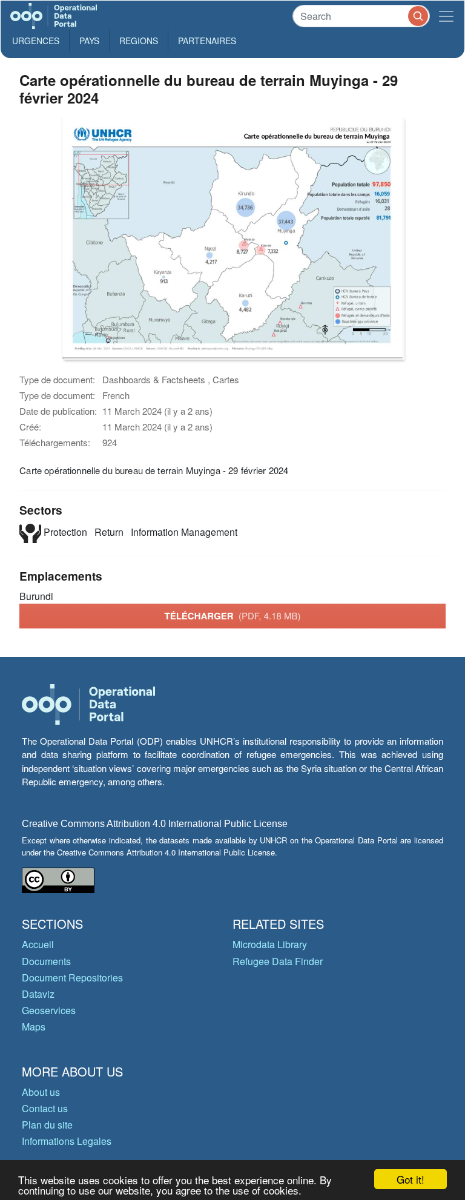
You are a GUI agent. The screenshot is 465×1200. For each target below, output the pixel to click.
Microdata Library (269, 944)
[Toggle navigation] (446, 16)
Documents (46, 961)
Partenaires (207, 41)
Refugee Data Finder (277, 961)
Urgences (35, 41)
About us (41, 1092)
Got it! (410, 1179)
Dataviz (38, 994)
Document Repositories (72, 977)
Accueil (38, 944)
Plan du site (47, 1125)
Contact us (45, 1108)
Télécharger (232, 615)
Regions (138, 41)
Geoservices (49, 1010)
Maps (33, 1027)
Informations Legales (66, 1141)
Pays (89, 41)
